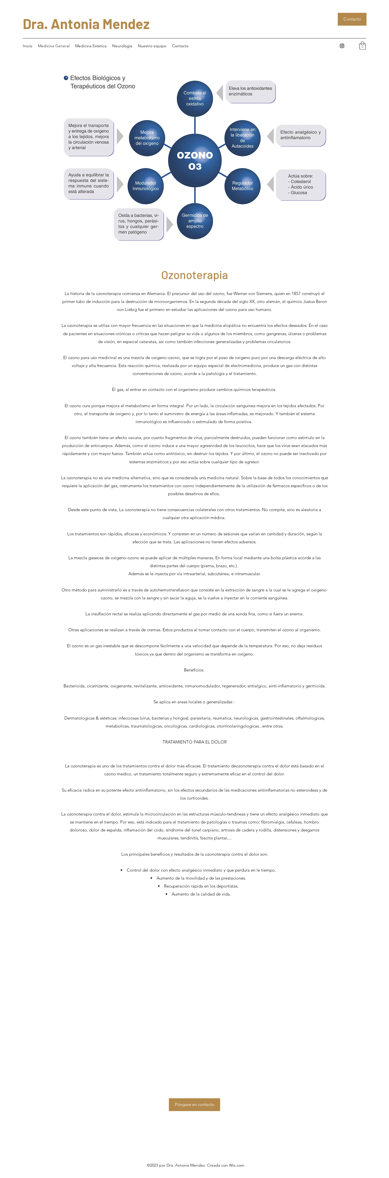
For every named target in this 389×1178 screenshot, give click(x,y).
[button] (362, 46)
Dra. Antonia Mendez (86, 23)
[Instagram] (342, 46)
